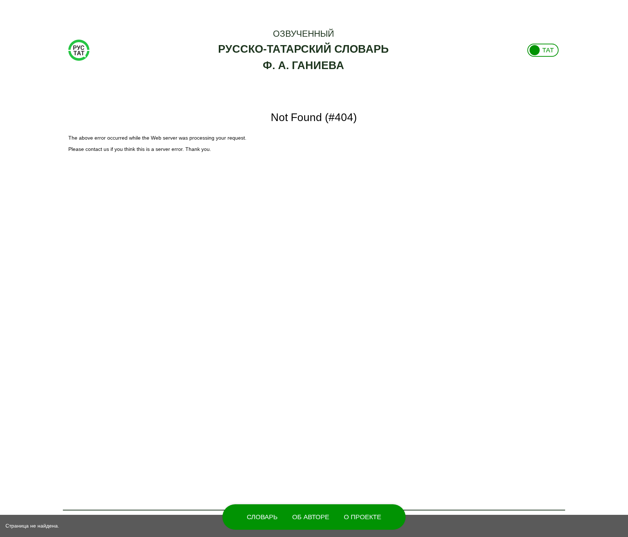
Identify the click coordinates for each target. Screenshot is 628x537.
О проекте (362, 517)
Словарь (262, 517)
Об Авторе (310, 517)
